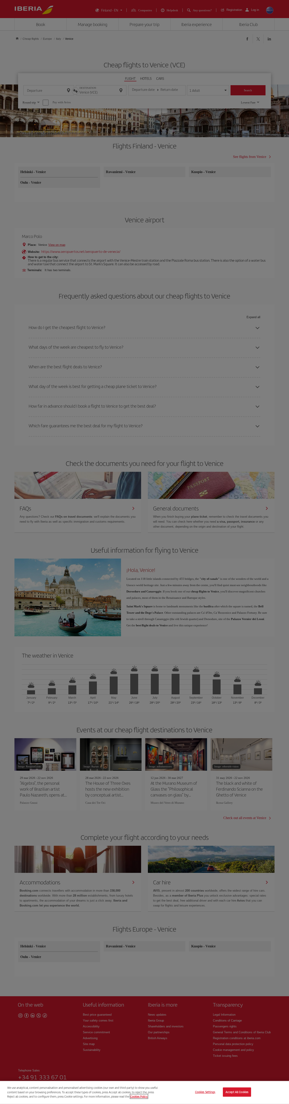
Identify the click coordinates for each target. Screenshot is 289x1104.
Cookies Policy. (139, 1096)
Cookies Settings (205, 1092)
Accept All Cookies (237, 1092)
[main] (144, 1092)
